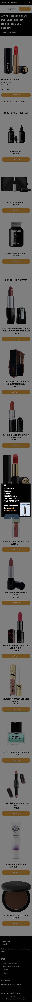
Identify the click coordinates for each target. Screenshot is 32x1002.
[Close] (2, 485)
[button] (11, 518)
